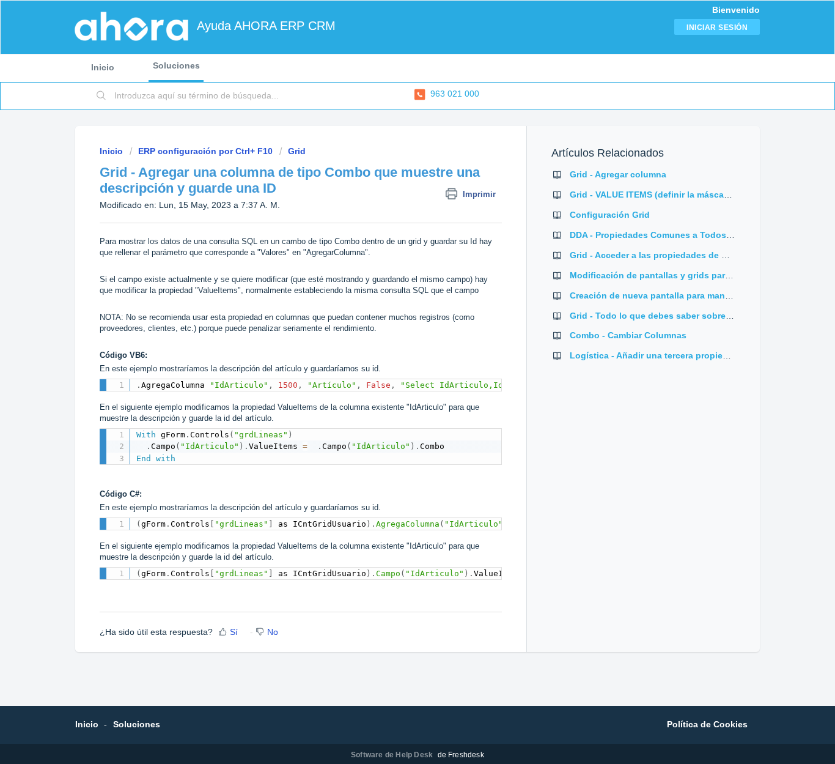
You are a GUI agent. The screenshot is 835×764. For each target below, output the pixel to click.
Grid (297, 151)
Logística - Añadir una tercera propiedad (654, 355)
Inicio (102, 67)
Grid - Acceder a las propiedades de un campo (666, 255)
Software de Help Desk (393, 755)
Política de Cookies (707, 724)
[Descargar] (395, 222)
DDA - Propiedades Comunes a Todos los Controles (677, 235)
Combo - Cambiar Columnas (628, 335)
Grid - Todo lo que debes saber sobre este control (674, 316)
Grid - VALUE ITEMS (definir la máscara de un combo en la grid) (702, 194)
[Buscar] (101, 96)
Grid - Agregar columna (618, 174)
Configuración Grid (610, 215)
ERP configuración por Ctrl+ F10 (205, 151)
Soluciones (176, 65)
